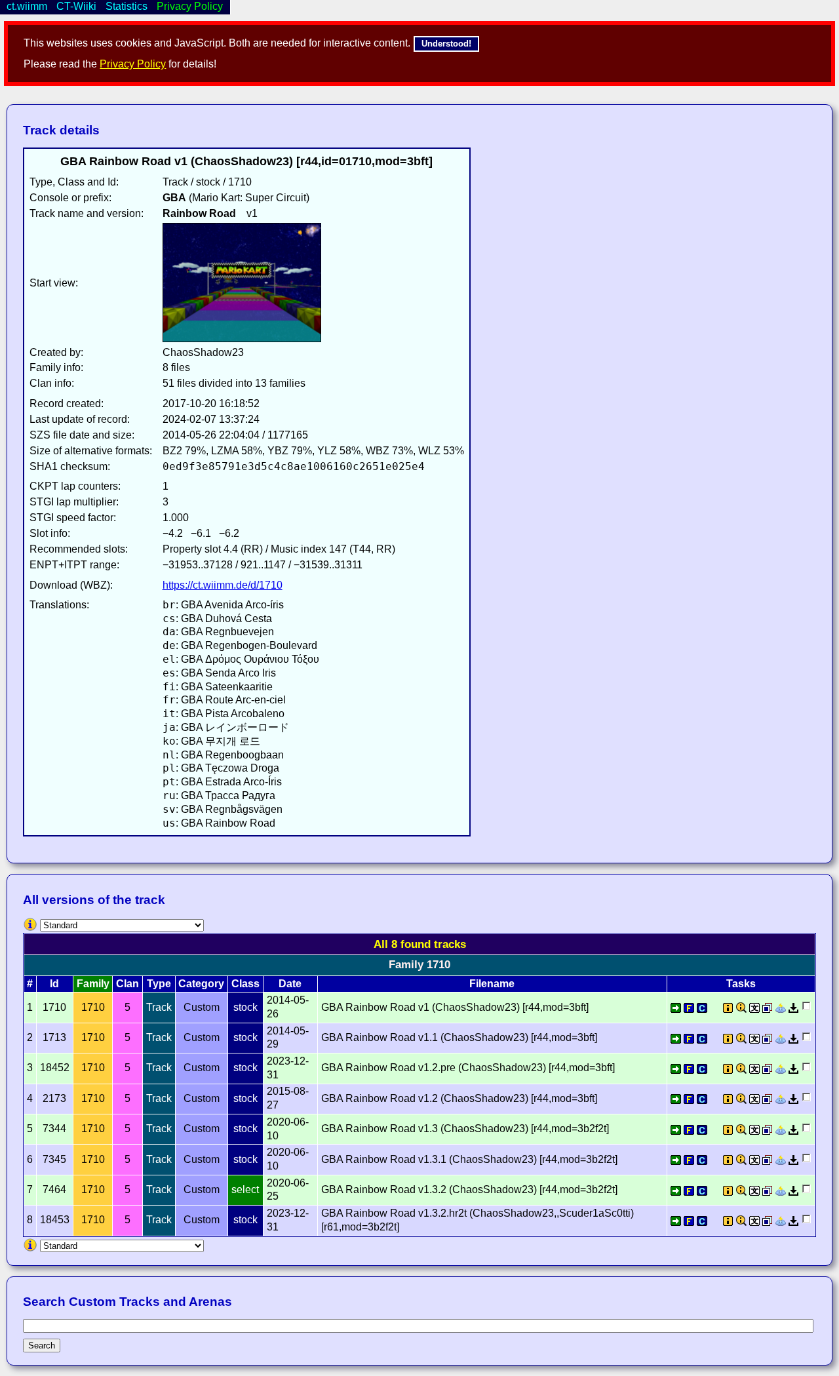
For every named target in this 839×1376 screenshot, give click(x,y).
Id (54, 983)
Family (93, 983)
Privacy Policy (133, 63)
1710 (93, 1007)
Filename (492, 983)
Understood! (446, 44)
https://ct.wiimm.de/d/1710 (223, 585)
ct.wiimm (27, 6)
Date (290, 983)
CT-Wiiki (76, 6)
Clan (127, 983)
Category (201, 983)
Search (41, 1345)
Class (245, 983)
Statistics (126, 6)
